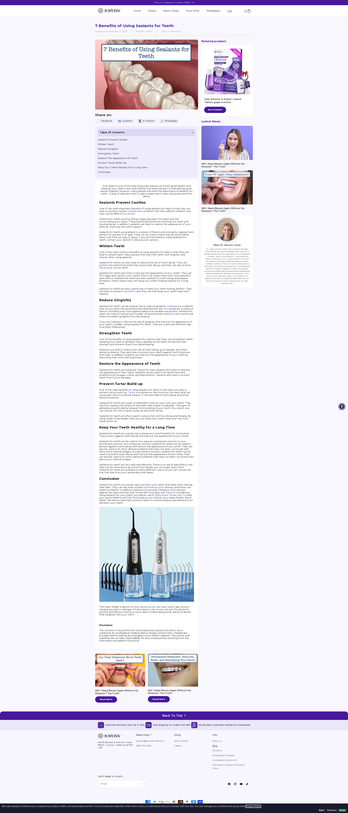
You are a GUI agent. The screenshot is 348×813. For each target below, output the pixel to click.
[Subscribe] (144, 784)
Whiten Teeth (106, 144)
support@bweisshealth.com (150, 741)
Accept (342, 810)
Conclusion (104, 172)
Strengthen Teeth (108, 153)
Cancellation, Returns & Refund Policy (228, 767)
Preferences (332, 810)
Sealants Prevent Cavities (112, 139)
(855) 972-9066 (143, 746)
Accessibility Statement (224, 760)
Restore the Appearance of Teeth (118, 158)
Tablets (178, 746)
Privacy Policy (253, 806)
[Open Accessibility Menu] (341, 406)
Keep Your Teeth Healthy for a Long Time (122, 167)
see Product (215, 109)
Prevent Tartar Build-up (112, 163)
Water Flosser (181, 741)
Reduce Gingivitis (108, 149)
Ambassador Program (223, 755)
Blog (214, 746)
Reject (321, 810)
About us (217, 741)
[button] (229, 11)
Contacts (217, 750)
